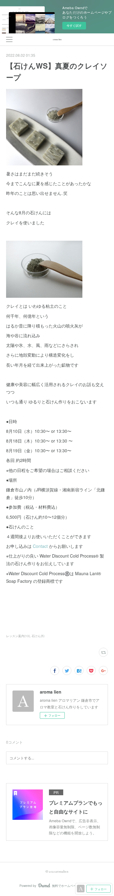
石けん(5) (38, 636)
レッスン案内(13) (18, 636)
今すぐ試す (74, 25)
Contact (40, 546)
